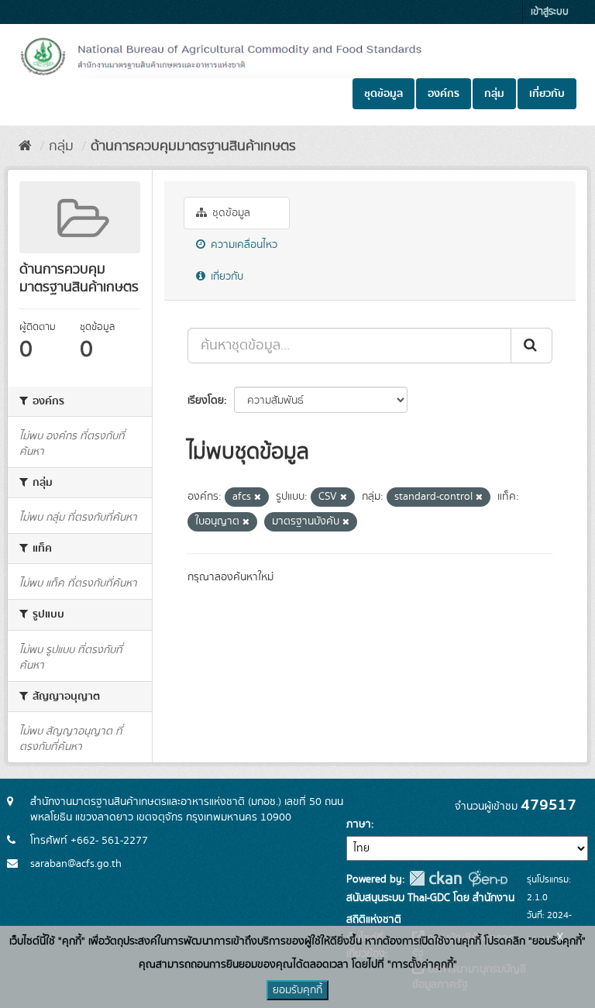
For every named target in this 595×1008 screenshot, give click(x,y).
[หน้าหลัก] (25, 146)
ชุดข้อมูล (383, 93)
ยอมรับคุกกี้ (297, 990)
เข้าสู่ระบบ (550, 12)
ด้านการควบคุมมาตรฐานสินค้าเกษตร (193, 146)
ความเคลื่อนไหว (242, 245)
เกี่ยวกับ (547, 93)
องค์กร (443, 93)
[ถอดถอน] (257, 497)
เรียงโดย (205, 400)
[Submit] (531, 345)
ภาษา (358, 824)
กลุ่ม (494, 93)
